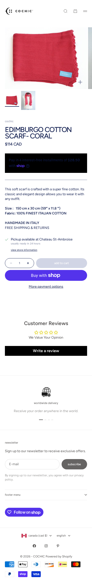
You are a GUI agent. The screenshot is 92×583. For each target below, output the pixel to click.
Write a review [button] (46, 350)
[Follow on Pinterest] (58, 546)
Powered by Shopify (59, 556)
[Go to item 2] (28, 100)
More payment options (46, 286)
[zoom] (80, 82)
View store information (24, 249)
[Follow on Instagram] (46, 546)
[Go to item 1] (12, 100)
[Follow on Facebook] (34, 546)
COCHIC (9, 121)
